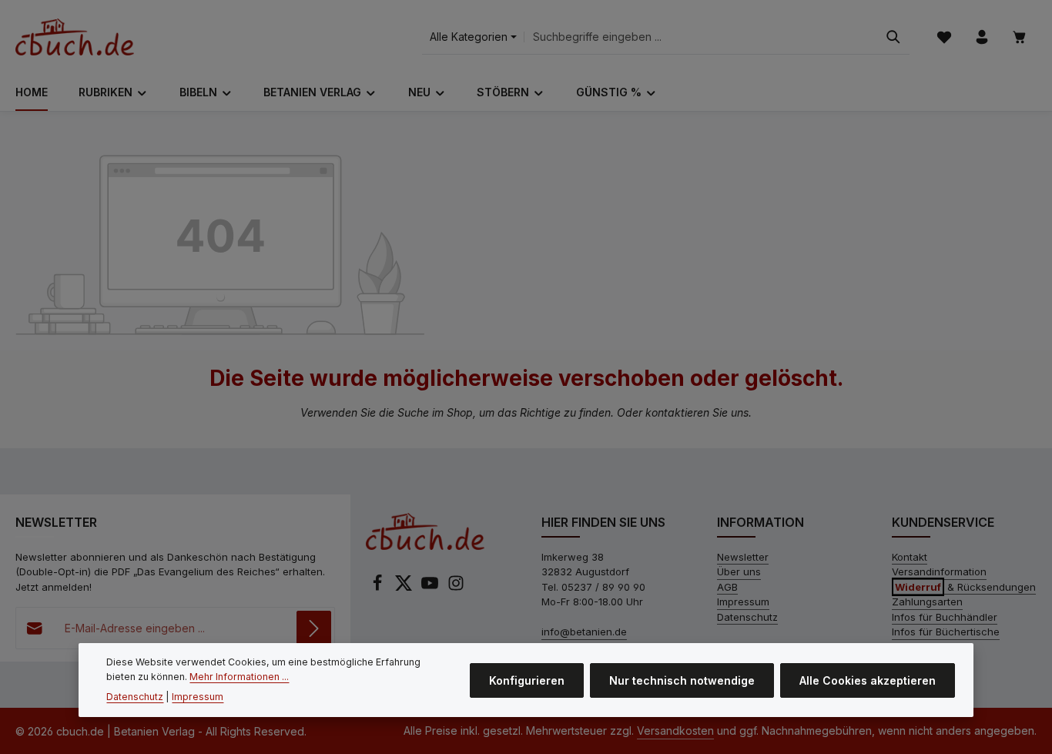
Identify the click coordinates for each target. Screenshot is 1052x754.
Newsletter (743, 557)
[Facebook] (379, 587)
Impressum (743, 601)
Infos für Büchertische (946, 631)
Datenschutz (747, 617)
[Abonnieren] (314, 628)
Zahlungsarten (927, 601)
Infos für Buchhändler (944, 617)
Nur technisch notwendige (682, 679)
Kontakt (909, 557)
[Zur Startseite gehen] (74, 36)
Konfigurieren (527, 679)
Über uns (739, 571)
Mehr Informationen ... (239, 676)
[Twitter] (405, 587)
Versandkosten (675, 730)
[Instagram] (455, 587)
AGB (727, 587)
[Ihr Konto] (981, 37)
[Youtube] (431, 587)
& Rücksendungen (965, 587)
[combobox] (701, 37)
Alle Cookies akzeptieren (867, 679)
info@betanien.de (584, 631)
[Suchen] (893, 37)
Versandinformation (939, 571)
